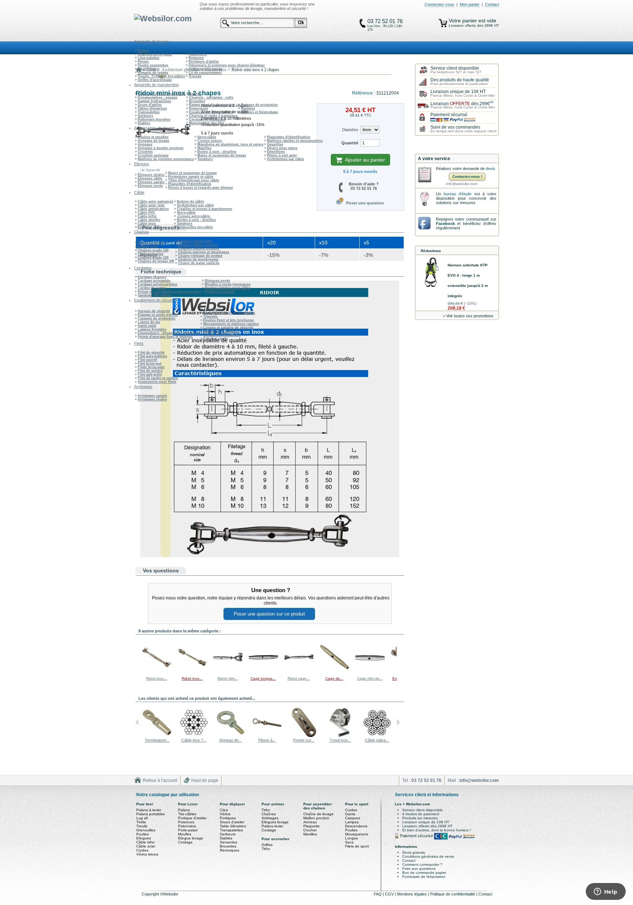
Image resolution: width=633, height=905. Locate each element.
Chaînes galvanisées (195, 241)
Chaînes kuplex (150, 254)
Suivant (398, 657)
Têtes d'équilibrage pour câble (193, 180)
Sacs (349, 842)
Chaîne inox (148, 246)
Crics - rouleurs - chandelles (161, 94)
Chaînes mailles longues (198, 248)
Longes (351, 838)
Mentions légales (412, 894)
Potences (196, 58)
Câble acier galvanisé (155, 201)
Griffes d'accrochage (155, 80)
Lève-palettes (148, 58)
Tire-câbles (187, 814)
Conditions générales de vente (428, 856)
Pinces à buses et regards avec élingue (200, 187)
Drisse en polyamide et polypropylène (169, 291)
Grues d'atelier (150, 105)
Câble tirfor (147, 216)
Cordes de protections (222, 335)
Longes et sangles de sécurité (228, 327)
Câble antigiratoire (153, 209)
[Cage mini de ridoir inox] (370, 671)
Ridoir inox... (156, 678)
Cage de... (334, 678)
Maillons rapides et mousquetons (295, 141)
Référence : (364, 93)
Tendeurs (205, 159)
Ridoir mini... (228, 678)
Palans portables (150, 814)
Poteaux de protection (259, 105)
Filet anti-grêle (150, 374)
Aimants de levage (153, 72)
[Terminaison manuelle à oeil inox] (157, 736)
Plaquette (311, 826)
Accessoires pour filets (157, 382)
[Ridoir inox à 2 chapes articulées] (192, 671)
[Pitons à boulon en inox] (267, 736)
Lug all (142, 818)
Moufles (184, 834)
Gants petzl (147, 326)
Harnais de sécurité (154, 311)
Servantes (228, 842)
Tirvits (141, 822)
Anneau (310, 822)
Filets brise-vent (151, 367)
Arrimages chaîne (152, 399)
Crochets (145, 152)
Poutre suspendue (153, 65)
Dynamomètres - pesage (157, 97)
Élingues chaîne (151, 175)
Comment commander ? (422, 864)
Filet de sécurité (151, 352)
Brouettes (197, 101)
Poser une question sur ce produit (269, 614)
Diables (144, 123)
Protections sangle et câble (190, 176)
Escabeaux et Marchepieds (211, 112)
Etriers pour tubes (282, 148)
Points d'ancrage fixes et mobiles (165, 337)
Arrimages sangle (152, 396)
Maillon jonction (316, 818)
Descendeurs (356, 826)
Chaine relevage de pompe (200, 256)
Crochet (309, 830)
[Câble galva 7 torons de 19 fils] (377, 736)
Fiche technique (161, 271)
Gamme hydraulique (154, 101)
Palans (143, 50)
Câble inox (147, 223)
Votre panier (463, 20)
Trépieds (210, 316)
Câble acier (145, 846)
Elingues (143, 838)
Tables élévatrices (152, 108)
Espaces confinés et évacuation (229, 313)
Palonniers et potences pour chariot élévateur (227, 65)
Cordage (185, 842)
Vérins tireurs (147, 854)
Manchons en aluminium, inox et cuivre (230, 144)
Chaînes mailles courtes (198, 245)
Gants (350, 814)
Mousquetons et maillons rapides (231, 324)
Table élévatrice (233, 826)
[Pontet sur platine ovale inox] (303, 736)
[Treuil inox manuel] (340, 736)
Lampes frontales (152, 329)
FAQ (378, 894)
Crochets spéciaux (153, 155)
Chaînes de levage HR (156, 261)
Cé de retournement (205, 72)
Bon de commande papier (424, 873)
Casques (352, 818)
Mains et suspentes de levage (221, 155)
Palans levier (272, 826)
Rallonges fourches (154, 119)
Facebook (445, 223)
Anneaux (145, 144)
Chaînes (269, 814)
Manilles (204, 148)
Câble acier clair (151, 205)
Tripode (195, 76)
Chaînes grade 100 (153, 250)
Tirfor (266, 810)
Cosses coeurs (209, 141)
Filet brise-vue (150, 363)
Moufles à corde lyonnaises (228, 284)
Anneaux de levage (153, 141)
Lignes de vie (149, 322)
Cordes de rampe (152, 288)
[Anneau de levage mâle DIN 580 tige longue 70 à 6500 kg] (230, 736)
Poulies (142, 834)
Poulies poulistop (219, 291)
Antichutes (212, 309)
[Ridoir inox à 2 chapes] (156, 671)
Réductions (431, 251)
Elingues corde (150, 186)
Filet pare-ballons (152, 356)
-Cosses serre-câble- (194, 216)
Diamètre (350, 130)
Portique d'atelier (192, 818)
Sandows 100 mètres (154, 295)
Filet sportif (147, 360)
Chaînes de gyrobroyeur (198, 259)
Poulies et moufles (153, 137)
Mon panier (470, 4)
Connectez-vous (439, 4)
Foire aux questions (419, 869)
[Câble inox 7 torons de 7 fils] (193, 736)
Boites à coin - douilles (216, 152)
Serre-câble (206, 137)
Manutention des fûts (206, 123)
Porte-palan (188, 830)
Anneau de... (230, 740)
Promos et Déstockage (259, 112)
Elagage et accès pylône (158, 315)
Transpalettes (149, 112)
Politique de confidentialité (453, 894)
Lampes (352, 822)
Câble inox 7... (194, 740)
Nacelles (248, 108)
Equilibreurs (148, 69)
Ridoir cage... (299, 678)
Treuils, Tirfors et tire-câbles (161, 76)
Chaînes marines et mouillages (203, 252)
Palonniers (198, 54)
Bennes (195, 94)
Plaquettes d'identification (288, 137)
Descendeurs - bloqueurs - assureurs (169, 333)
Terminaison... (157, 740)
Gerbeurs (145, 116)
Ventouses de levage (205, 69)
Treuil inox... (340, 740)
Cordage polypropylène (157, 284)
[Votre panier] (443, 23)
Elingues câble (150, 178)
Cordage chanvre (152, 277)
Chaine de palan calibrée (198, 263)
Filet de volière (150, 371)
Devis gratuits (413, 852)
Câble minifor (149, 220)
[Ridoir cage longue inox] (299, 671)
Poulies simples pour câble (227, 288)
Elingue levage (190, 838)
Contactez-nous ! (467, 176)
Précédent (137, 657)
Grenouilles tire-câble (195, 227)
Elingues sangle (151, 182)
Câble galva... (377, 740)
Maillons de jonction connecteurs (166, 159)
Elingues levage (275, 822)
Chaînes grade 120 (153, 257)
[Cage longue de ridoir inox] (263, 671)
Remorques (198, 108)
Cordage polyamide (154, 280)
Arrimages (270, 818)
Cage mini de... (370, 678)
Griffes (267, 845)
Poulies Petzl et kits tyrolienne (228, 320)
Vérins (225, 814)
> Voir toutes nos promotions (468, 316)
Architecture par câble (285, 159)
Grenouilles (145, 830)
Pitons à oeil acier (282, 155)
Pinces (143, 61)
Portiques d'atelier (204, 61)
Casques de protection (156, 318)
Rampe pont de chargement (212, 105)
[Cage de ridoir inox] (334, 671)
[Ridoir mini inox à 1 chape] (228, 671)
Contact (492, 4)
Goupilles (275, 144)
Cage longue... (263, 678)
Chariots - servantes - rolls (211, 97)
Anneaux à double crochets (161, 148)
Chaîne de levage (318, 814)
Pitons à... (267, 740)
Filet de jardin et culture (158, 378)
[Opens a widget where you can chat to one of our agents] (605, 892)
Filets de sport (357, 846)
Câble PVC (146, 212)
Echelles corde (215, 338)
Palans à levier (148, 810)
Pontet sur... (303, 740)
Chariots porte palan (155, 54)
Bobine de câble (190, 201)
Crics (224, 810)
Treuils (141, 826)
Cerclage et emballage (207, 119)
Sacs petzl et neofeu (220, 331)
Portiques (228, 818)
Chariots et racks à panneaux (213, 116)
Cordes (142, 850)
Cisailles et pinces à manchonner (204, 209)
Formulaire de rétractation (423, 877)
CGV (390, 894)
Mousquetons (356, 834)
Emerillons (276, 152)
